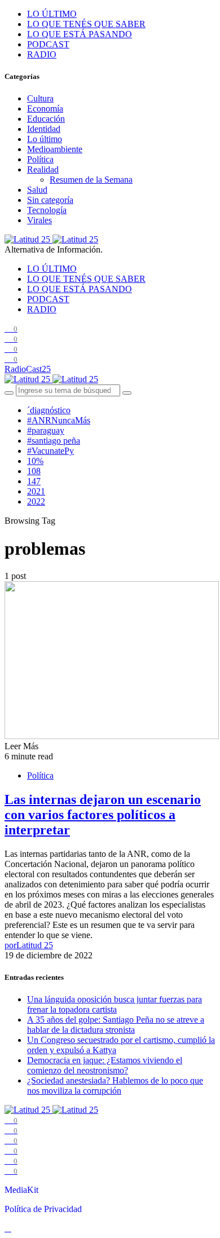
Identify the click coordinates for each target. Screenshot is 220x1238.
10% (35, 461)
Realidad (43, 169)
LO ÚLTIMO (52, 14)
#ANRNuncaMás (58, 420)
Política (40, 159)
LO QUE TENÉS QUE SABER (86, 24)
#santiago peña (53, 440)
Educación (46, 118)
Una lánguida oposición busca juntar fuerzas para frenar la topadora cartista (114, 1004)
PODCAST (48, 44)
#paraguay (45, 430)
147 (34, 481)
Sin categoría (50, 200)
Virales (39, 220)
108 (34, 471)
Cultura (40, 98)
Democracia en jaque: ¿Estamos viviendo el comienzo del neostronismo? (104, 1065)
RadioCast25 (28, 369)
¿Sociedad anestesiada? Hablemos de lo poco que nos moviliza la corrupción (115, 1085)
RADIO (41, 54)
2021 (36, 491)
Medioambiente (54, 149)
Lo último (44, 139)
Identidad (43, 129)
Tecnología (47, 210)
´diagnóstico (49, 410)
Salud (37, 189)
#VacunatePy (50, 451)
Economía (45, 108)
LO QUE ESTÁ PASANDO (79, 34)
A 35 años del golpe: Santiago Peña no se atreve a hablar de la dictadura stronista (115, 1024)
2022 (36, 501)
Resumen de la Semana (91, 179)
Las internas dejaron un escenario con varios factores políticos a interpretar (103, 814)
